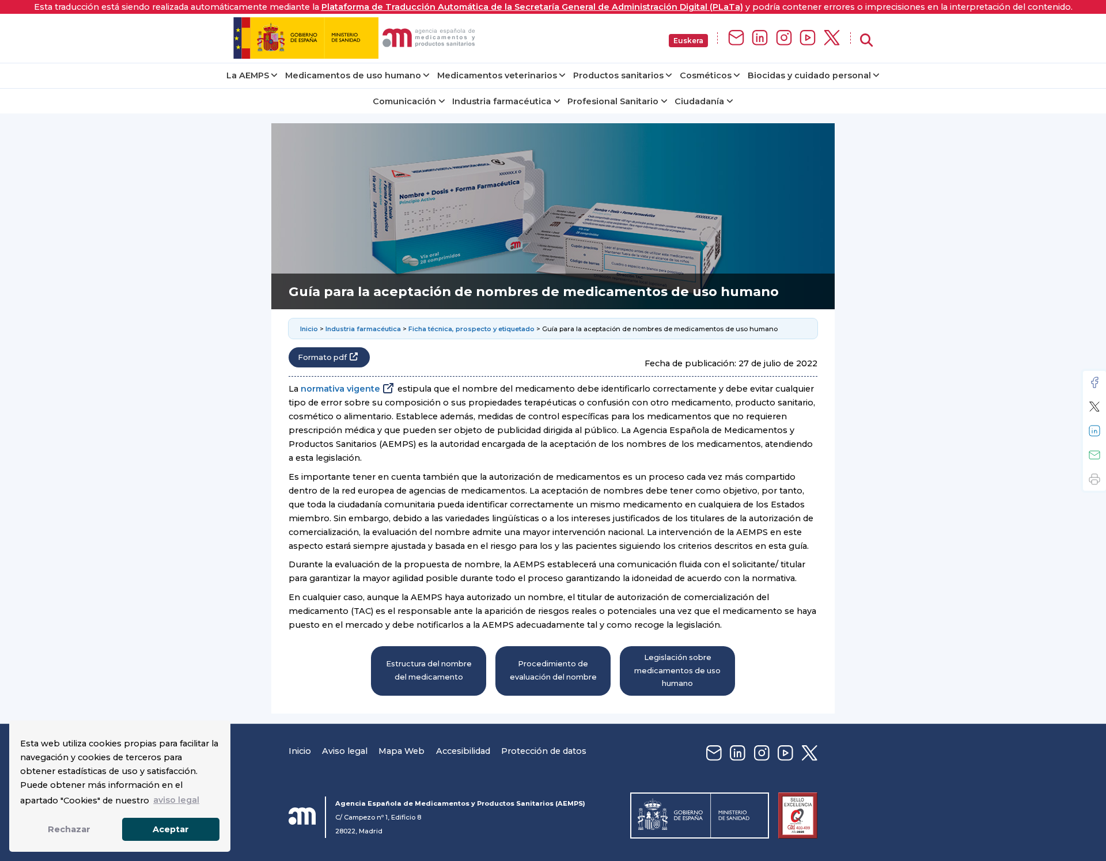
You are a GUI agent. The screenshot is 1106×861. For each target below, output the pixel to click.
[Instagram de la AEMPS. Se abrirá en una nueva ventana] (784, 38)
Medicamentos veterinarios (497, 75)
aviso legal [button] (176, 800)
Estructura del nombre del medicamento (429, 670)
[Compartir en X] (1094, 406)
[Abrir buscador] (866, 40)
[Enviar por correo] (1094, 454)
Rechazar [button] (69, 829)
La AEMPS (247, 75)
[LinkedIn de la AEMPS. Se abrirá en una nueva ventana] (760, 38)
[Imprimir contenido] (1094, 479)
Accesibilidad (463, 751)
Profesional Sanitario (612, 101)
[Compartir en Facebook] (1094, 382)
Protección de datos (543, 751)
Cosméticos (706, 75)
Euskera (688, 40)
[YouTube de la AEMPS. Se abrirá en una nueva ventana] (807, 38)
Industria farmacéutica (501, 101)
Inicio (310, 329)
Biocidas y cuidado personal (809, 75)
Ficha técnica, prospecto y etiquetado (471, 329)
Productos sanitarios (618, 75)
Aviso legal (345, 751)
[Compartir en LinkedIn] (1094, 430)
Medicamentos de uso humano (353, 75)
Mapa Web (401, 751)
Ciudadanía (699, 101)
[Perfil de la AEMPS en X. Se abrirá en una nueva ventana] (832, 38)
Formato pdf (322, 357)
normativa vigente (340, 389)
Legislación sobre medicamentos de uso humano (677, 670)
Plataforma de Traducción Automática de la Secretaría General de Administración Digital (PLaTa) (532, 7)
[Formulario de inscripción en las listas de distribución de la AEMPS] (736, 38)
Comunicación (404, 101)
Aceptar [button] (171, 829)
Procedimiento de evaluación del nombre (553, 670)
